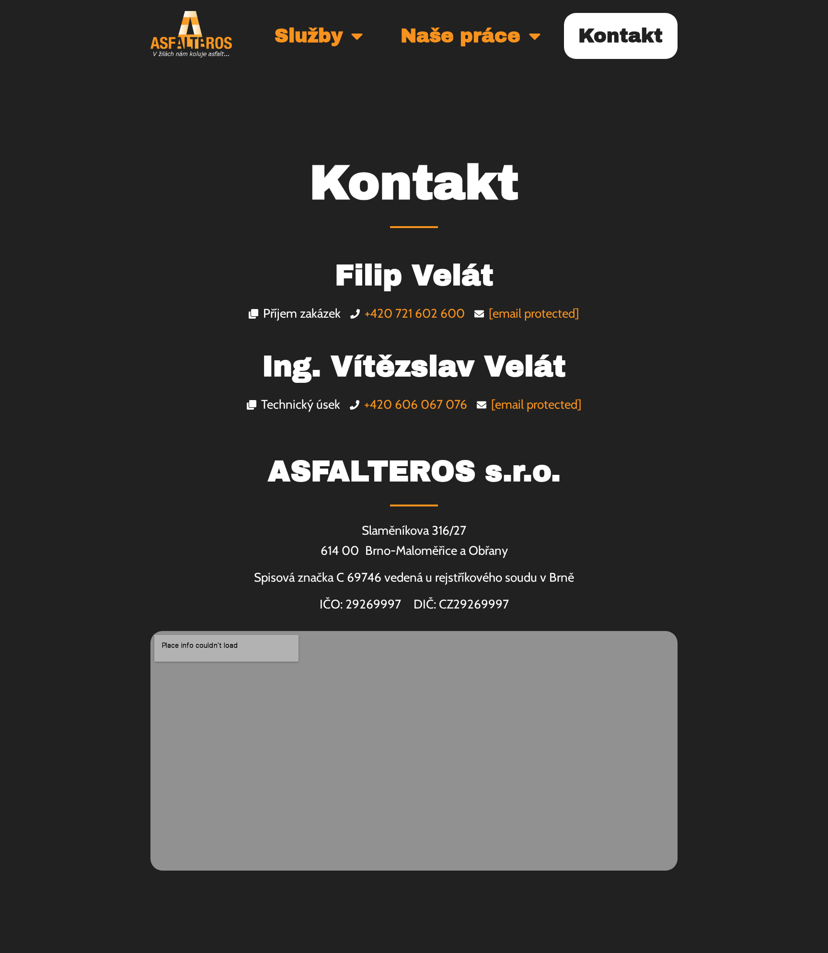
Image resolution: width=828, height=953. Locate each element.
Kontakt (620, 35)
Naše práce (460, 35)
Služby (309, 35)
